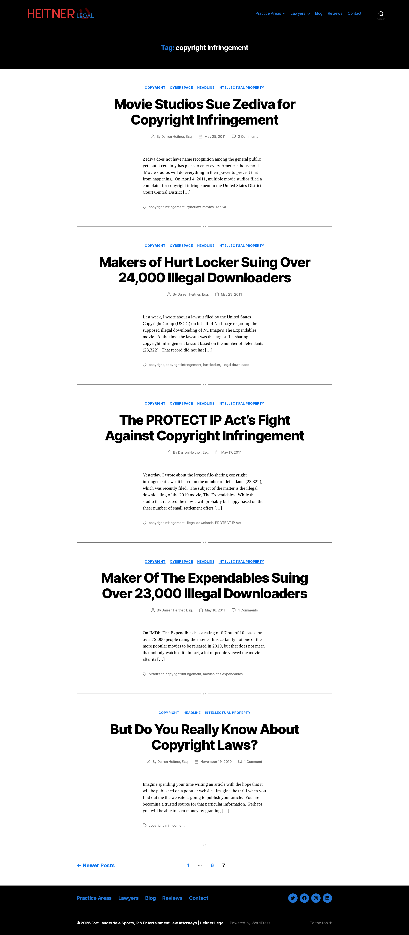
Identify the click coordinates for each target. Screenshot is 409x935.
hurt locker (211, 365)
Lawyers (298, 13)
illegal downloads (235, 365)
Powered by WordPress (250, 923)
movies (208, 207)
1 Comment (253, 761)
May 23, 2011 (231, 294)
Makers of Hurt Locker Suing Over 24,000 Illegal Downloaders (204, 270)
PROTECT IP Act (228, 523)
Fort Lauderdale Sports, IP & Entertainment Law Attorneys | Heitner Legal (158, 923)
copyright (156, 365)
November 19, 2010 (216, 761)
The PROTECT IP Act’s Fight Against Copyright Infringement (204, 428)
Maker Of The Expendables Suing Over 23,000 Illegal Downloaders (204, 585)
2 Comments (248, 136)
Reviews (335, 13)
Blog (319, 13)
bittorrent (156, 674)
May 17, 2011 (231, 452)
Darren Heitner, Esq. (177, 136)
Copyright (155, 88)
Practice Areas (268, 13)
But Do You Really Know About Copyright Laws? (204, 737)
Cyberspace (181, 88)
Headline (205, 88)
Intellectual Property (241, 88)
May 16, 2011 (215, 610)
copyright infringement (166, 207)
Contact (354, 13)
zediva (221, 207)
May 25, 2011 (215, 136)
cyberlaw (193, 207)
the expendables (229, 674)
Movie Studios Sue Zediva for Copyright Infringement (204, 112)
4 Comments (248, 610)
